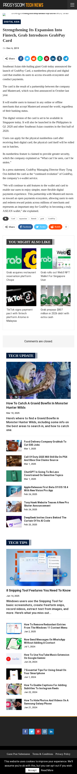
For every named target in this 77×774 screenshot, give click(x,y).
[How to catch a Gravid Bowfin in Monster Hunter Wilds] (38, 380)
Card (13, 219)
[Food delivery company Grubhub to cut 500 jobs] (14, 445)
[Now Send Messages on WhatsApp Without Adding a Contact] (14, 643)
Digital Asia (12, 21)
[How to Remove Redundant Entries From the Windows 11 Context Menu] (14, 628)
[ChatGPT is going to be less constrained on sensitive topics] (14, 476)
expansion (23, 219)
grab (42, 219)
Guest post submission (18, 754)
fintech (33, 219)
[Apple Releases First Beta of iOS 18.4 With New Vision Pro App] (14, 491)
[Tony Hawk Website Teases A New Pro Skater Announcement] (14, 506)
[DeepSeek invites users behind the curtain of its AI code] (14, 521)
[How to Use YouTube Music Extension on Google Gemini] (14, 659)
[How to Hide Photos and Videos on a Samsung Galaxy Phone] (14, 704)
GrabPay (51, 219)
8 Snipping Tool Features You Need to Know (38, 590)
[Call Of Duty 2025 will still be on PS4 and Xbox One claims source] (14, 461)
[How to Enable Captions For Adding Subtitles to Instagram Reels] (14, 689)
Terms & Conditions (42, 754)
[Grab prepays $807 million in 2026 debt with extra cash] (56, 295)
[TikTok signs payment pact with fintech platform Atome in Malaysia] (21, 295)
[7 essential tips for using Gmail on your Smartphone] (14, 674)
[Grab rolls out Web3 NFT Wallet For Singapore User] (56, 258)
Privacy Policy (63, 754)
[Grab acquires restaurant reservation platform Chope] (21, 258)
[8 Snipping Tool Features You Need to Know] (38, 567)
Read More (47, 770)
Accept (32, 770)
